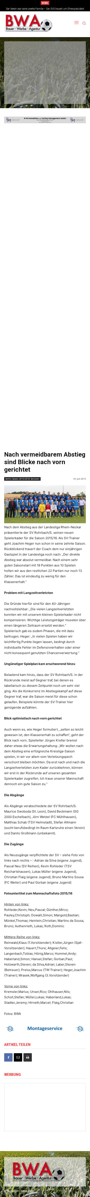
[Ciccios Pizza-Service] (70, 94)
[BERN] (70, 50)
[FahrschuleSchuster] (44, 65)
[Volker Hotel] (67, 1122)
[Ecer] (19, 65)
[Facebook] (8, 1057)
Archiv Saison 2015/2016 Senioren (22, 478)
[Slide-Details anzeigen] (48, 120)
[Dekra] (70, 80)
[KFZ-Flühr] (44, 50)
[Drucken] (27, 1057)
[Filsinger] (19, 50)
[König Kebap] (44, 94)
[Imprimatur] (70, 65)
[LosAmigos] (19, 94)
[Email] (18, 1057)
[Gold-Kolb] (45, 1096)
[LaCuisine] (19, 80)
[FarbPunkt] (44, 80)
